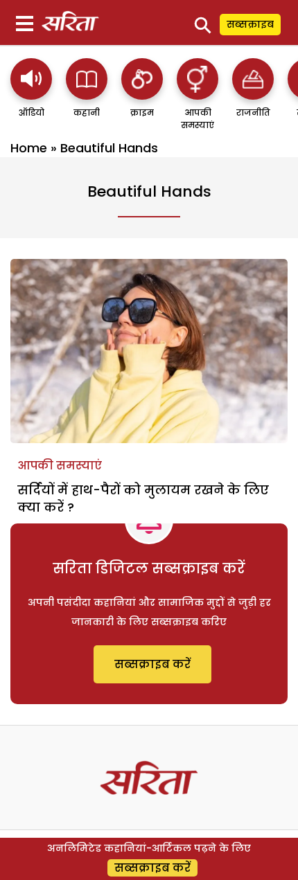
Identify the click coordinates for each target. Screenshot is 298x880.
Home (28, 147)
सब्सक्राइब (250, 24)
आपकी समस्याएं (59, 466)
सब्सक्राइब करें (152, 664)
